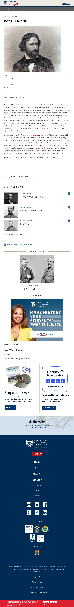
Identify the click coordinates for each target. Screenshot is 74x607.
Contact (37, 496)
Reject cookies (48, 605)
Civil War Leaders (24, 177)
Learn (6, 9)
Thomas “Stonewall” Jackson (41, 145)
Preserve (37, 474)
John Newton (26, 224)
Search (10, 9)
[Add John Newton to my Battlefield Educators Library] (69, 220)
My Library (70, 9)
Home (12, 3)
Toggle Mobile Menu (66, 3)
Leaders (14, 177)
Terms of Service (37, 582)
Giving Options (37, 486)
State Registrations (37, 587)
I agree (46, 602)
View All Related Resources (14, 235)
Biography (14, 17)
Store (39, 491)
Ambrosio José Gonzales (31, 210)
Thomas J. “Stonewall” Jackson (13, 350)
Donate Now (37, 454)
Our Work (37, 480)
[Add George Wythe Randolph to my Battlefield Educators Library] (69, 193)
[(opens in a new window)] (29, 504)
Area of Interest (33, 286)
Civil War (6, 17)
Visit (37, 468)
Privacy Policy (37, 577)
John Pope (44, 151)
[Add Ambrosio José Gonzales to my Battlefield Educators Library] (69, 207)
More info (53, 602)
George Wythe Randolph (31, 196)
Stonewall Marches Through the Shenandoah (17, 359)
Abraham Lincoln (36, 135)
